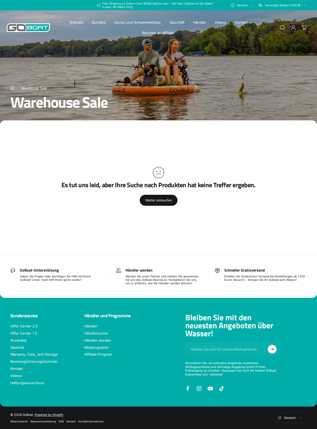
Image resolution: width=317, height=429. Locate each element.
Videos (16, 376)
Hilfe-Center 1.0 (23, 333)
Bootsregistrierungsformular (34, 361)
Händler (90, 326)
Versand (71, 421)
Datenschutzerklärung (43, 421)
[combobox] (242, 5)
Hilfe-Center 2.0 (24, 326)
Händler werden (97, 340)
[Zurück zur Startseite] (12, 88)
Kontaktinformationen (91, 421)
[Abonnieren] (272, 349)
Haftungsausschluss (27, 383)
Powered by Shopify (49, 414)
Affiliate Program (98, 354)
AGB (61, 421)
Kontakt (16, 368)
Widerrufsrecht (19, 421)
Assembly (18, 340)
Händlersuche (96, 333)
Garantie (17, 347)
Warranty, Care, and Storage (34, 354)
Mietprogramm (96, 347)
